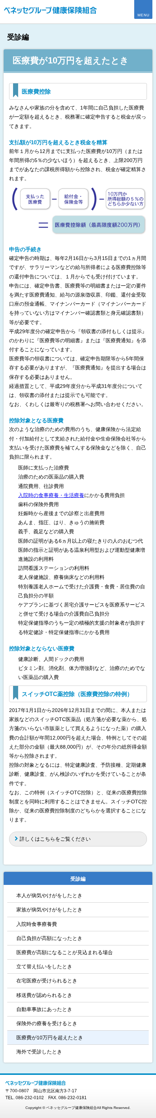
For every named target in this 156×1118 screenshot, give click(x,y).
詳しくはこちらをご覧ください (55, 839)
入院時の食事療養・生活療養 (51, 495)
